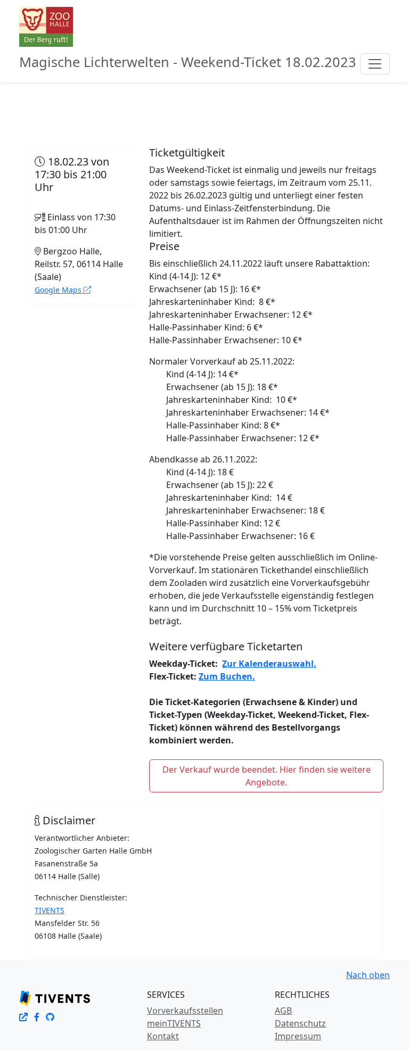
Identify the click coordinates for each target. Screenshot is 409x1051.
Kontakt (163, 1036)
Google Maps (59, 290)
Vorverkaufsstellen (185, 1010)
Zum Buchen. (227, 676)
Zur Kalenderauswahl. (269, 663)
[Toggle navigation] (375, 64)
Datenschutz (300, 1023)
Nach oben (368, 975)
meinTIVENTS (174, 1023)
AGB (283, 1010)
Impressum (298, 1036)
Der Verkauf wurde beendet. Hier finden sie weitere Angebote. (266, 776)
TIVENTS (49, 910)
